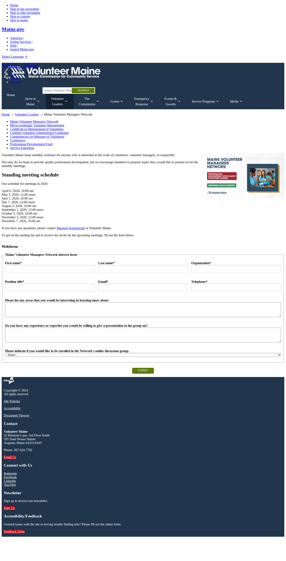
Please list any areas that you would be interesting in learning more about (56, 300)
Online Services (20, 42)
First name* (13, 263)
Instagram (10, 473)
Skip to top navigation (24, 9)
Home (14, 5)
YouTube (10, 484)
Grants (112, 104)
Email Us (10, 457)
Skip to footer (19, 20)
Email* (103, 281)
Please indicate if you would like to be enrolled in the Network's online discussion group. (67, 351)
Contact (15, 78)
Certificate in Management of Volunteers (36, 129)
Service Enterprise (22, 148)
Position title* (14, 281)
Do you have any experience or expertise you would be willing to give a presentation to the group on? (76, 325)
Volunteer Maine (20, 65)
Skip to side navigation (25, 12)
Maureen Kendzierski (71, 228)
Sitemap (15, 82)
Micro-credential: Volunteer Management (37, 125)
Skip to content (20, 16)
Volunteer (55, 103)
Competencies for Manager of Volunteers (37, 136)
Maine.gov (13, 29)
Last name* (106, 263)
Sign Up (9, 508)
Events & (168, 103)
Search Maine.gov (22, 49)
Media (231, 104)
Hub (13, 74)
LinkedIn (10, 481)
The (84, 103)
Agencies (16, 38)
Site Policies (12, 401)
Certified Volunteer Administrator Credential (39, 133)
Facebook (10, 477)
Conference (17, 140)
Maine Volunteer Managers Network (34, 121)
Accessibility (12, 408)
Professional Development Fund (31, 144)
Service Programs (201, 104)
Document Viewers (16, 415)
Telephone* (199, 281)
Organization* (201, 263)
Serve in (28, 103)
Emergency (139, 103)
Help (13, 45)
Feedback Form (14, 531)
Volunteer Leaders (27, 114)
